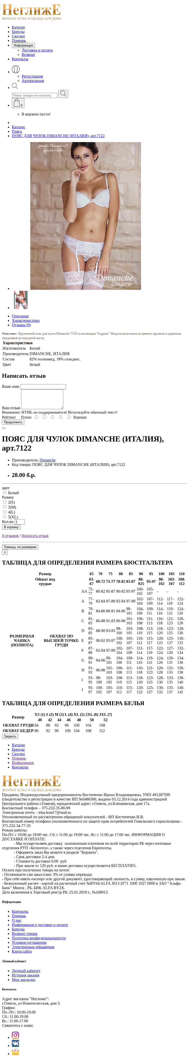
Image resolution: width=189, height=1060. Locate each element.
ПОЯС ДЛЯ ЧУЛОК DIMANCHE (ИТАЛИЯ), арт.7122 (58, 136)
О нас (16, 920)
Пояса (17, 131)
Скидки (18, 36)
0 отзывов (10, 536)
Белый (13, 493)
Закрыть (10, 736)
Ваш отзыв (11, 408)
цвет (6, 488)
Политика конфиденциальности (39, 938)
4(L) (11, 512)
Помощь (19, 40)
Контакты (20, 59)
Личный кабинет (26, 971)
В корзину (11, 527)
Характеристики (26, 320)
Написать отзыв (35, 536)
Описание (20, 316)
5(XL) (12, 517)
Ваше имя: (10, 386)
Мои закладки (23, 980)
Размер (8, 497)
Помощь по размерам (20, 547)
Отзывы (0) (21, 325)
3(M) (11, 507)
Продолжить (13, 422)
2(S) (11, 502)
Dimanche (48, 460)
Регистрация (32, 76)
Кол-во (8, 522)
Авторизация (33, 81)
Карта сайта (22, 951)
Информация (23, 45)
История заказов (25, 975)
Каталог (18, 27)
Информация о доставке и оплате (40, 925)
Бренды (18, 32)
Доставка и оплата (37, 50)
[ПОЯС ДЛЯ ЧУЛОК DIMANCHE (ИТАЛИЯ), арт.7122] (85, 288)
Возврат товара (24, 933)
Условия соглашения (29, 942)
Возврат (28, 54)
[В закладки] (4, 428)
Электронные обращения (33, 947)
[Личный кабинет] (16, 72)
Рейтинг (9, 417)
